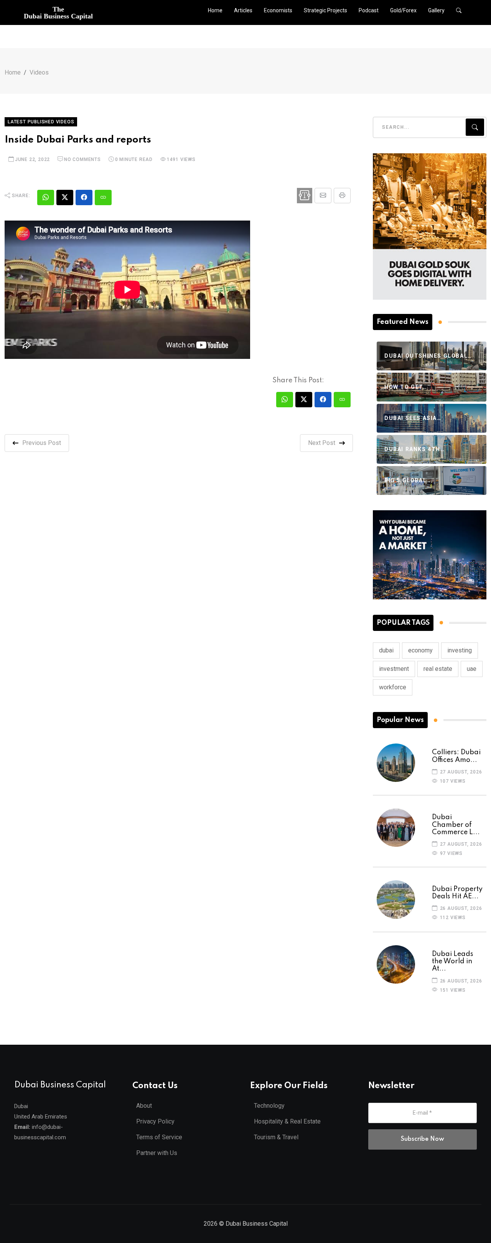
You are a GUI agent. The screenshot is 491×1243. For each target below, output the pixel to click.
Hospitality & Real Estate (287, 1121)
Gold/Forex (403, 10)
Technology (269, 1105)
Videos (39, 72)
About (144, 1105)
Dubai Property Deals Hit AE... (457, 893)
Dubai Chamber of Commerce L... (456, 824)
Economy (420, 650)
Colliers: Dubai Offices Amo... (456, 756)
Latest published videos (41, 121)
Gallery (436, 10)
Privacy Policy (155, 1121)
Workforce (392, 687)
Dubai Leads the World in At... (452, 961)
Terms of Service (159, 1137)
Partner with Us (156, 1153)
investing (459, 650)
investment (394, 668)
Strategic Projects (325, 10)
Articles (243, 10)
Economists (278, 10)
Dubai (386, 650)
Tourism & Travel (276, 1137)
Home (215, 10)
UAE (471, 668)
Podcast (369, 10)
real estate (437, 668)
